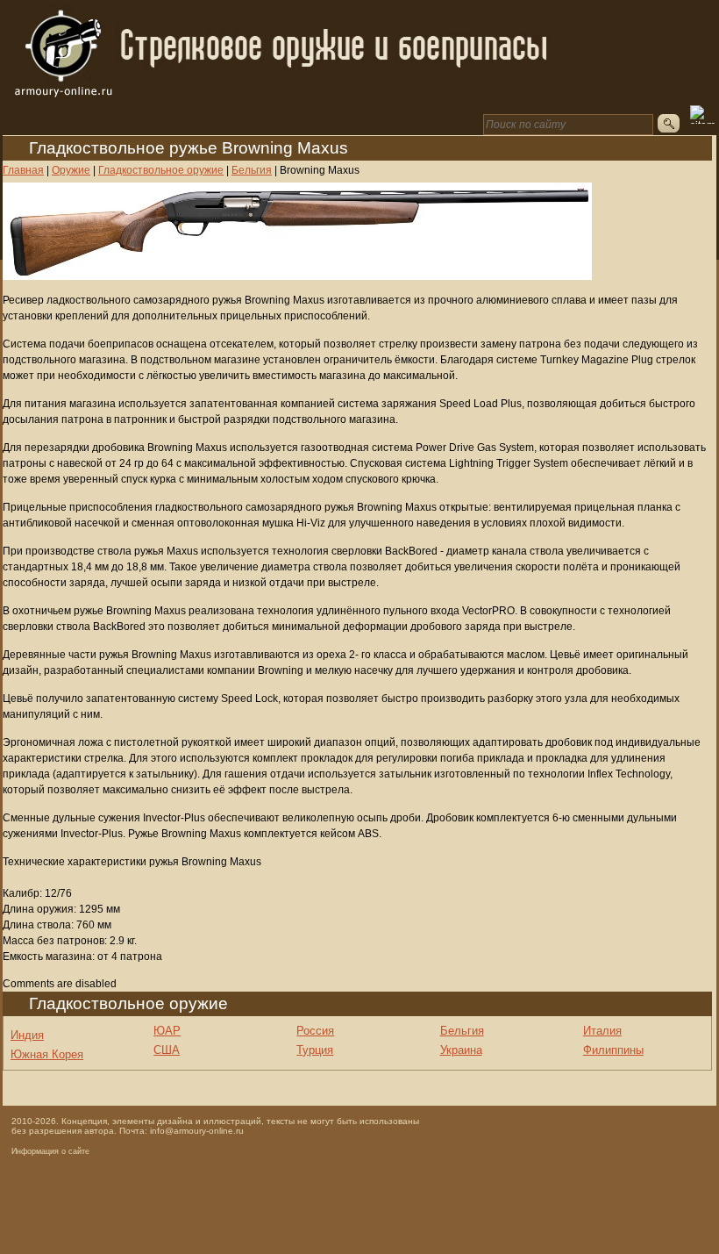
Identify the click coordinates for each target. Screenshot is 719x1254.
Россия (315, 1030)
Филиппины (613, 1050)
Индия (27, 1035)
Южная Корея (47, 1054)
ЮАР (167, 1030)
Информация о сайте (50, 1151)
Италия (602, 1030)
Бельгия (462, 1030)
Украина (461, 1050)
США (166, 1050)
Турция (314, 1050)
